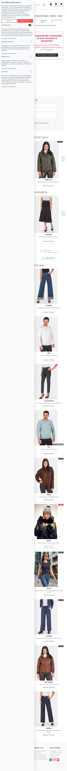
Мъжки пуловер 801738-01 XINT (48, 355)
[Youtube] (58, 759)
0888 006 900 (42, 755)
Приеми (9, 21)
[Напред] (63, 159)
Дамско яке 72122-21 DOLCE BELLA (49, 684)
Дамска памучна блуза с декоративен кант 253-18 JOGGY (49, 591)
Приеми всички (25, 21)
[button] (40, 21)
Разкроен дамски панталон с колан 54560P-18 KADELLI (48, 731)
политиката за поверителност (38, 123)
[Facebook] (51, 759)
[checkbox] (30, 25)
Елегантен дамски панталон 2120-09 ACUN (48, 403)
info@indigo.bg (43, 759)
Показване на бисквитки (8, 38)
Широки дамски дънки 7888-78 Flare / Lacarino (49, 638)
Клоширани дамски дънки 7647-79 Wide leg (49, 307)
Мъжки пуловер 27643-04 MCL (49, 449)
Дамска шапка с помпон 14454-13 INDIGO (49, 543)
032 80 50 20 (42, 757)
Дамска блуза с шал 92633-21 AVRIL (48, 497)
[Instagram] (54, 759)
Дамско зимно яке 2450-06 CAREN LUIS (48, 182)
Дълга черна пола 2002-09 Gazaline (48, 236)
